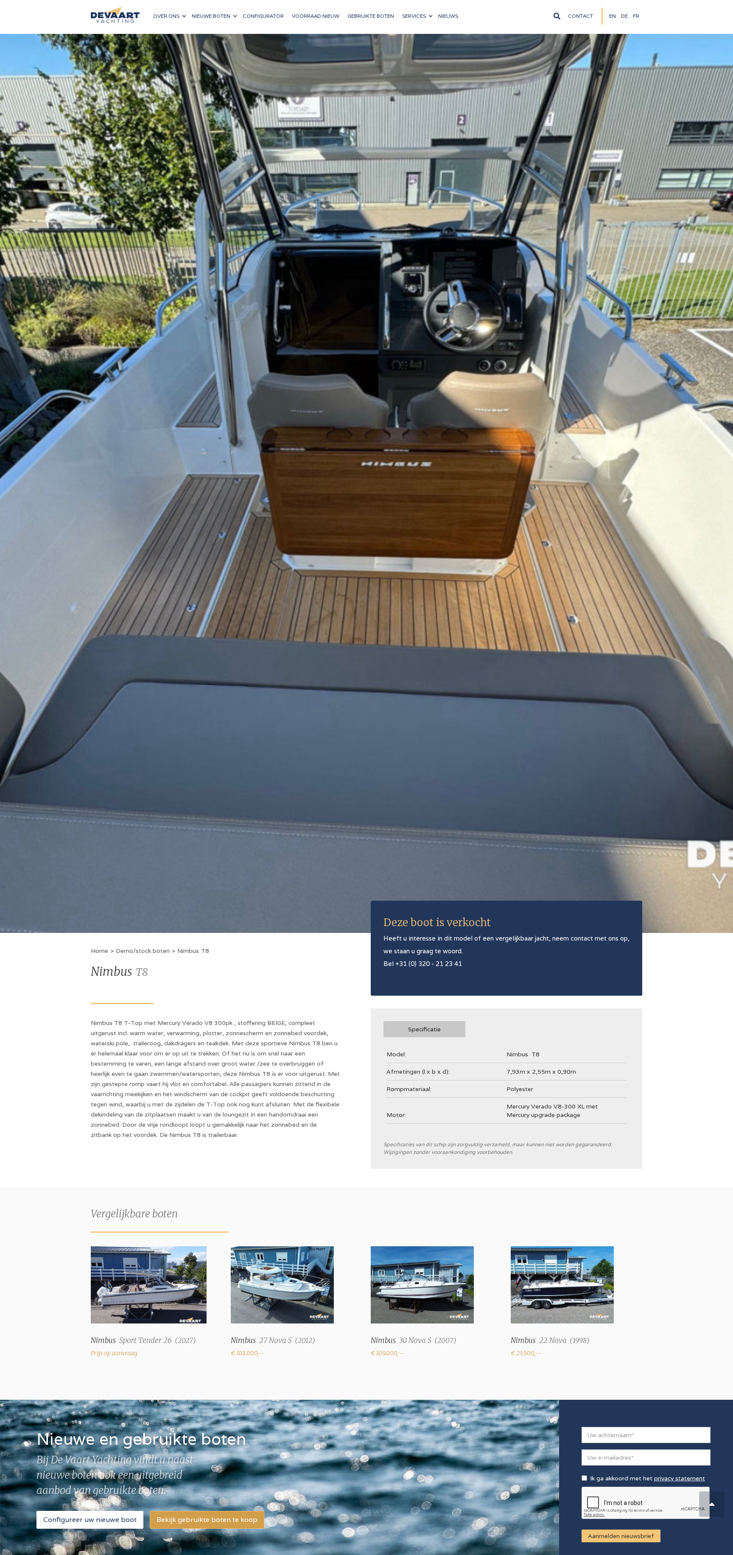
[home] (115, 11)
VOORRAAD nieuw (315, 16)
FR (636, 16)
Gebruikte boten (370, 16)
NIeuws (448, 16)
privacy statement (679, 1478)
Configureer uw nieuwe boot (90, 1519)
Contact (580, 16)
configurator (263, 16)
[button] (169, 16)
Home (99, 951)
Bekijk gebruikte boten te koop (207, 1519)
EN (612, 16)
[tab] (424, 1029)
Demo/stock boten (143, 951)
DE (624, 16)
